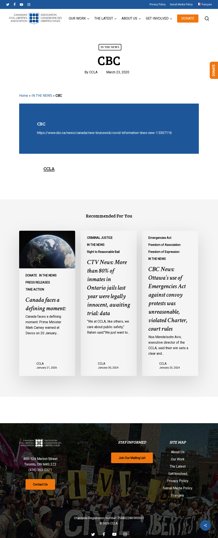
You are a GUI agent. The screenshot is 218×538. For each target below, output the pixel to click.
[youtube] (21, 4)
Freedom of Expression (163, 251)
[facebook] (15, 4)
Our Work (178, 459)
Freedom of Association (164, 244)
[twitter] (7, 4)
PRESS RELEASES (38, 282)
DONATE (31, 275)
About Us (178, 452)
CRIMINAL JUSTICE (100, 237)
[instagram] (28, 4)
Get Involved (177, 474)
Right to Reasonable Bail (103, 251)
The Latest (178, 466)
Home (23, 96)
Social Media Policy (177, 488)
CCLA (93, 72)
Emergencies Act (159, 237)
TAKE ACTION (35, 289)
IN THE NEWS (110, 47)
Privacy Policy (177, 481)
